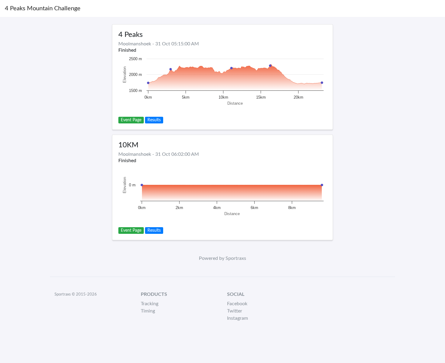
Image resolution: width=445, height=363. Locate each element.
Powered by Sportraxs (222, 258)
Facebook (237, 303)
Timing (148, 311)
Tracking (149, 303)
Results (154, 120)
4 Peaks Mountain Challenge (43, 8)
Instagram (237, 318)
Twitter (234, 311)
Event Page (131, 120)
